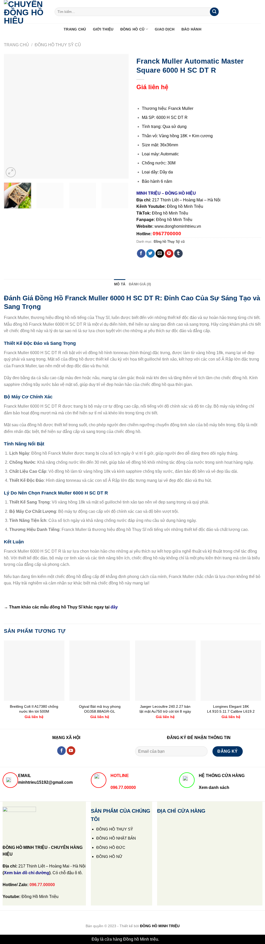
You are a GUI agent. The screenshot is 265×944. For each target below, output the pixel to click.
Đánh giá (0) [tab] (140, 284)
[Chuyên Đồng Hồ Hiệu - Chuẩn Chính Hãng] (25, 12)
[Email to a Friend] (160, 253)
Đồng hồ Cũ (132, 29)
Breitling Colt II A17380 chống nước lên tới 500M (34, 708)
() (26, 873)
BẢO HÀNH (191, 29)
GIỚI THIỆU (103, 29)
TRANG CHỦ (75, 29)
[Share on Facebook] (141, 253)
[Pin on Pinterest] (169, 253)
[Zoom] (11, 172)
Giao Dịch (165, 29)
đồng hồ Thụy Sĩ (66, 607)
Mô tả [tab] (119, 284)
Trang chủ (16, 45)
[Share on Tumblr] (178, 253)
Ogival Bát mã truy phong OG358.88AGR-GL (100, 708)
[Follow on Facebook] (61, 750)
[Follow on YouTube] (71, 750)
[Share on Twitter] (150, 253)
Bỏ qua (166, 939)
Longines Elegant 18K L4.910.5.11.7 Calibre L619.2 (231, 708)
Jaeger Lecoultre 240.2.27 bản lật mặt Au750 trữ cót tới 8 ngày (165, 708)
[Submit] (214, 11)
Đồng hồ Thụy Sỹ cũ (58, 45)
